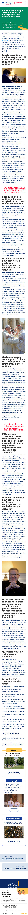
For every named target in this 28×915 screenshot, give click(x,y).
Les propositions (14, 772)
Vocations (5, 40)
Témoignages (10, 23)
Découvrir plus (14, 841)
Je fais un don (19, 3)
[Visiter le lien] (9, 3)
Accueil (4, 23)
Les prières (14, 810)
